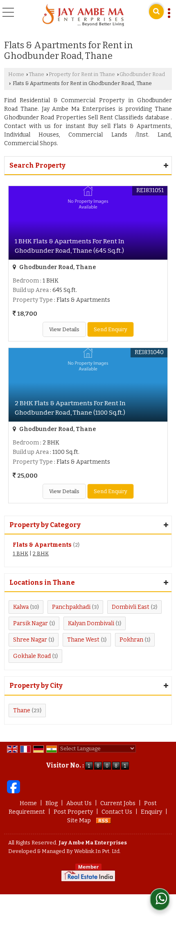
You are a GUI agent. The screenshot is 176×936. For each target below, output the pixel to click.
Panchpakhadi (71, 607)
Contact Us (117, 811)
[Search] (156, 11)
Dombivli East (130, 607)
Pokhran (131, 639)
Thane (36, 74)
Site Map (79, 820)
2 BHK (41, 553)
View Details (64, 329)
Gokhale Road (32, 656)
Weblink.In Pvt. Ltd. (97, 851)
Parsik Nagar (30, 623)
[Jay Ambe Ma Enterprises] (83, 15)
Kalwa (21, 607)
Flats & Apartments (42, 544)
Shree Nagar (30, 639)
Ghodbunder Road (142, 74)
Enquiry (151, 811)
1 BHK (20, 553)
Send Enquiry (110, 329)
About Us (79, 803)
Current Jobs (117, 803)
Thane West (83, 639)
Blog (51, 803)
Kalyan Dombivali (91, 623)
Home (16, 74)
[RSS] (103, 820)
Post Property (73, 811)
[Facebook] (13, 786)
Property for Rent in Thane (82, 74)
